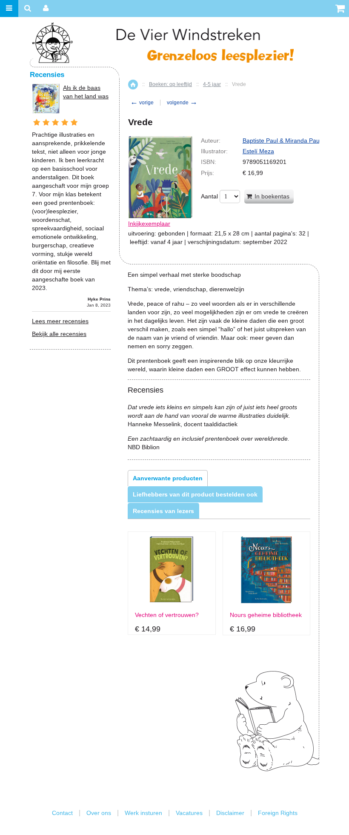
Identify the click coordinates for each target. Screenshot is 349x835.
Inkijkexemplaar (149, 223)
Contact (62, 812)
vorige (142, 103)
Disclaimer (230, 812)
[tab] (168, 478)
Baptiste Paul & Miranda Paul (282, 140)
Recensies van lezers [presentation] (163, 511)
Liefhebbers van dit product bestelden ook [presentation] (195, 494)
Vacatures (189, 812)
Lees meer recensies (60, 321)
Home (133, 84)
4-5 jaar (212, 84)
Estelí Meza (258, 151)
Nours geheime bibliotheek (266, 615)
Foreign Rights (278, 812)
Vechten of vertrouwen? (167, 615)
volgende (182, 103)
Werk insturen (143, 812)
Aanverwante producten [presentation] (168, 478)
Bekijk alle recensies (59, 333)
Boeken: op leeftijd (170, 84)
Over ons (98, 812)
